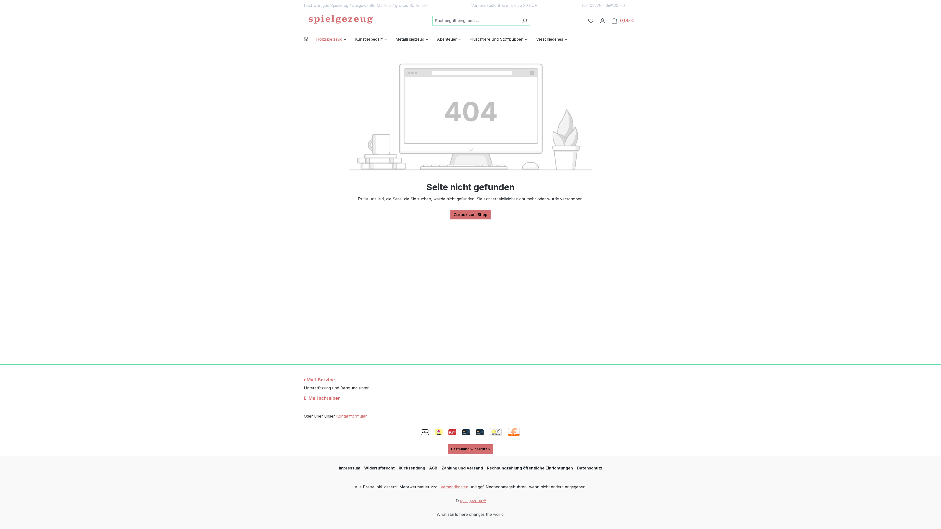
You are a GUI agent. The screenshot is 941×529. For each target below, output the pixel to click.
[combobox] (475, 20)
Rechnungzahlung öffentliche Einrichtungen (530, 468)
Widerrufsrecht (379, 468)
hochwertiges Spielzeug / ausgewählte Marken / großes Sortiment (365, 5)
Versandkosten (454, 486)
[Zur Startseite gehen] (340, 19)
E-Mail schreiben (322, 398)
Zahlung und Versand (462, 468)
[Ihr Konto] (602, 20)
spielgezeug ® (473, 500)
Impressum (349, 468)
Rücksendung (412, 468)
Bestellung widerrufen (470, 449)
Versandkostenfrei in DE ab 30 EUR (504, 5)
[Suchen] (524, 20)
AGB (433, 468)
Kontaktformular (351, 416)
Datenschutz (589, 468)
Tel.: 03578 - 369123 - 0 (603, 5)
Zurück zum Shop (470, 214)
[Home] (310, 39)
